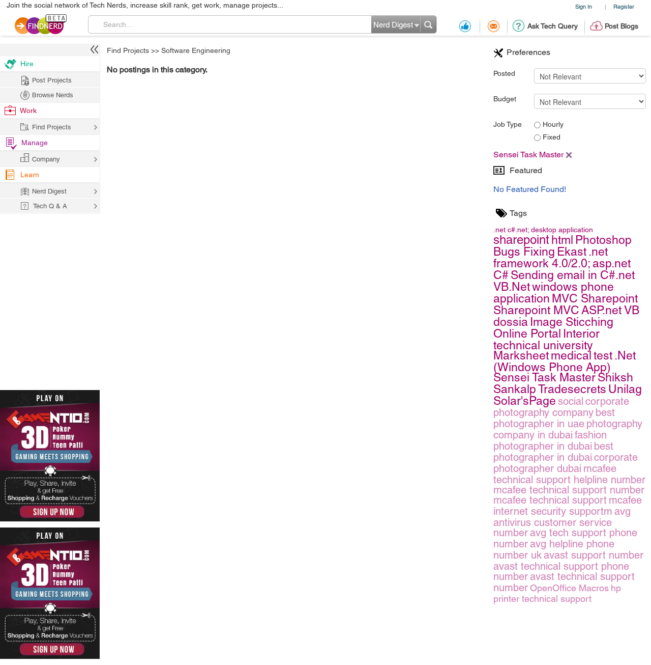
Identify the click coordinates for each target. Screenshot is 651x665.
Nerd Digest (49, 191)
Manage (34, 142)
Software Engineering (195, 50)
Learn (29, 175)
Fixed (550, 137)
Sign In (583, 6)
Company (46, 159)
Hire (27, 64)
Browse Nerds (52, 95)
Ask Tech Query (552, 26)
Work (28, 110)
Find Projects (128, 50)
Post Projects (52, 80)
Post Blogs (621, 26)
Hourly (552, 124)
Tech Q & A (50, 206)
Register (623, 6)
